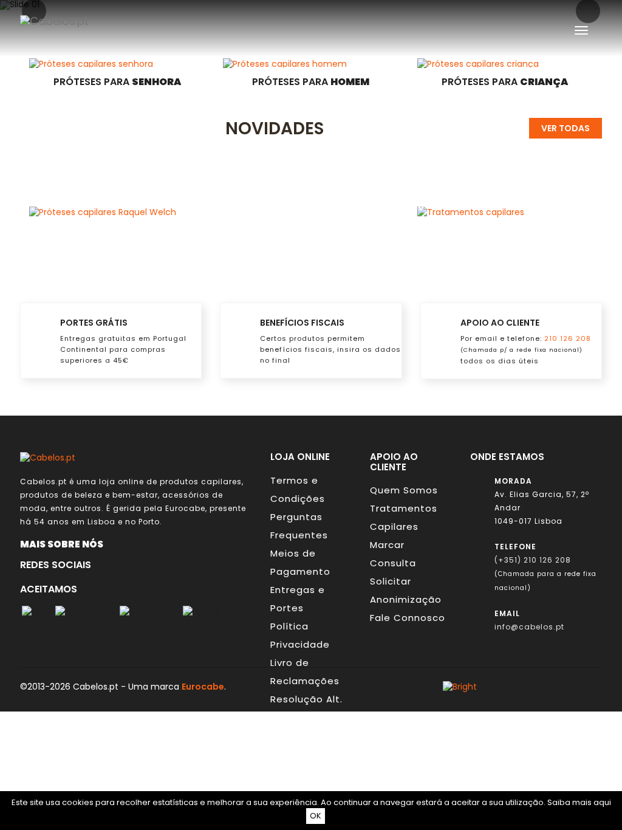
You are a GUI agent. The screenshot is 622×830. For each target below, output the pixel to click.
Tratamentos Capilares (403, 517)
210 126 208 (567, 338)
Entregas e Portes (297, 598)
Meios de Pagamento (300, 562)
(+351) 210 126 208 (532, 560)
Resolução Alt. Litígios (306, 708)
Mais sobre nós (64, 544)
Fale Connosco (407, 617)
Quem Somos (404, 490)
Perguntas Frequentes (299, 525)
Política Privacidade (300, 635)
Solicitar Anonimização (406, 590)
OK (315, 815)
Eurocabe (185, 508)
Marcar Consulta (393, 553)
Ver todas (565, 128)
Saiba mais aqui (579, 802)
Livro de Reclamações (305, 671)
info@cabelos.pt (529, 627)
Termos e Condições (297, 489)
